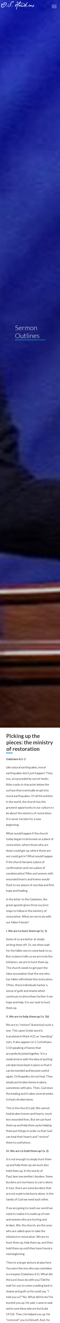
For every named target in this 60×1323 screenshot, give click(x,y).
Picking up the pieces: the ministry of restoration (29, 742)
